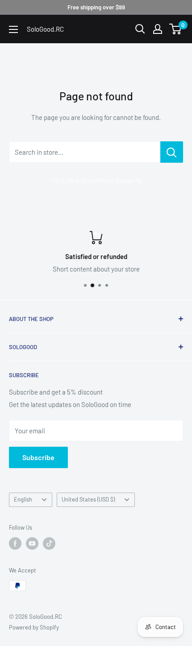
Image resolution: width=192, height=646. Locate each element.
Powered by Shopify (34, 627)
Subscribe (38, 457)
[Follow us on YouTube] (32, 543)
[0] (175, 29)
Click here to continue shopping (96, 180)
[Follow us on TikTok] (49, 543)
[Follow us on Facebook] (15, 543)
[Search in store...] (171, 152)
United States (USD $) (88, 499)
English (23, 499)
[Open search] (140, 29)
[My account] (157, 29)
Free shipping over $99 (96, 7)
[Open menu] (13, 29)
